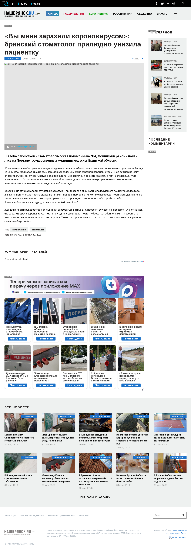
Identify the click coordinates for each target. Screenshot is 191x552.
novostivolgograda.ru (25, 147)
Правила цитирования (61, 515)
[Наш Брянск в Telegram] (173, 3)
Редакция (10, 515)
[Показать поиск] (183, 3)
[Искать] (183, 515)
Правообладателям (32, 515)
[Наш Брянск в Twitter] (162, 3)
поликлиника (19, 229)
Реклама (84, 515)
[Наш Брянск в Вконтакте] (168, 3)
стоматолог (38, 229)
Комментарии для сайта (132, 262)
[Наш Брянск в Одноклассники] (156, 3)
